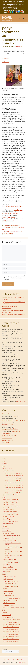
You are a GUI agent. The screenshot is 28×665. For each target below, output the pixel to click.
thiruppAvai (6, 571)
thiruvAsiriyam (7, 519)
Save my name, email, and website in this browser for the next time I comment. (14, 277)
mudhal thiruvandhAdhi (10, 502)
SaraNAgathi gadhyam (11, 581)
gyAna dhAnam (10, 5)
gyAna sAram (7, 588)
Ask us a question (20, 8)
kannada (4, 526)
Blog (3, 461)
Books (19, 4)
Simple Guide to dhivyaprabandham (13, 607)
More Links (5, 442)
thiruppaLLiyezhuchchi (10, 569)
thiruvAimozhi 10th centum (11, 619)
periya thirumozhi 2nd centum (14, 475)
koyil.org (16, 416)
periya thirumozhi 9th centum (14, 492)
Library (5, 12)
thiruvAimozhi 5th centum (11, 632)
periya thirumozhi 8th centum (14, 490)
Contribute (12, 10)
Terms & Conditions (18, 659)
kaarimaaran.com (7, 433)
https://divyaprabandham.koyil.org (12, 206)
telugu (4, 610)
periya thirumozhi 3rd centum (14, 478)
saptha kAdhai (7, 593)
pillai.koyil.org (16, 431)
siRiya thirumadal (8, 516)
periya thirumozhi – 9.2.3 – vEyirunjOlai (13, 314)
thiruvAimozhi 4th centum (11, 629)
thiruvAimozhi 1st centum (11, 622)
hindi (3, 466)
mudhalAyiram (6, 531)
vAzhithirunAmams (9, 603)
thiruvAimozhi (6, 615)
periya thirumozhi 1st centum (13, 473)
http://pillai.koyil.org (8, 220)
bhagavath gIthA (14, 3)
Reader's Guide (20, 401)
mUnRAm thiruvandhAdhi (11, 504)
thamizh (4, 612)
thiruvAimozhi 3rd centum (11, 627)
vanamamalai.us (7, 438)
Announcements (12, 7)
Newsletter (19, 10)
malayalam (5, 528)
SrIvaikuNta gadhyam (11, 586)
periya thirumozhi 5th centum (14, 483)
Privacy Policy (8, 659)
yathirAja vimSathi (8, 605)
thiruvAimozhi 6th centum (11, 634)
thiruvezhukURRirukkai (10, 521)
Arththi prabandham (9, 576)
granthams (14, 4)
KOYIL (7, 17)
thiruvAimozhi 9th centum (11, 641)
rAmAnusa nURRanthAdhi (11, 514)
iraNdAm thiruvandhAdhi (10, 499)
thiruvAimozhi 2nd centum (11, 624)
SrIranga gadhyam (10, 583)
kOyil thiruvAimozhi (9, 617)
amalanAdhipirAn (8, 533)
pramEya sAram (8, 591)
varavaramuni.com (7, 440)
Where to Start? (13, 1)
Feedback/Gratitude (8, 8)
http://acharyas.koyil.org (9, 217)
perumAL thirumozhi (9, 559)
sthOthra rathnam (8, 595)
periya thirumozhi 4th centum (14, 480)
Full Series (5, 58)
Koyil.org (5, 1)
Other (4, 574)
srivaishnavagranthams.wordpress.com (13, 420)
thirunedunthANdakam (10, 495)
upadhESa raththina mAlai (11, 600)
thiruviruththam (8, 523)
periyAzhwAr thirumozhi (10, 540)
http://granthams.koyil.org (10, 213)
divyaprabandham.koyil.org (10, 429)
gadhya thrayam (8, 579)
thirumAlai (6, 564)
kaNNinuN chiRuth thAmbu (11, 535)
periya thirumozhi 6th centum (14, 485)
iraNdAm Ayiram (7, 468)
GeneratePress (21, 662)
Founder (6, 10)
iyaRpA (6, 225)
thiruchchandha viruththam (11, 562)
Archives (4, 649)
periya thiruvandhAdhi (10, 511)
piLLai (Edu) (6, 3)
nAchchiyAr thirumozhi (10, 538)
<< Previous (5, 62)
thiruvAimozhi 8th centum (11, 639)
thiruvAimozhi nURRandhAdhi (12, 598)
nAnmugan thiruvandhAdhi (11, 507)
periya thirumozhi (8, 471)
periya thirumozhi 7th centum (14, 487)
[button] (20, 18)
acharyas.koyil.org (7, 424)
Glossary (4, 463)
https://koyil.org (18, 210)
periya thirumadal (14, 225)
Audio (4, 459)
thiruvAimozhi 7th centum (11, 636)
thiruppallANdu (8, 567)
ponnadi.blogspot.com (9, 435)
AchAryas (21, 1)
